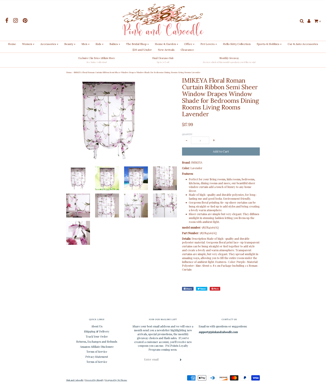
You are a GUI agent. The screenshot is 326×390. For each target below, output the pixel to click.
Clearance (187, 49)
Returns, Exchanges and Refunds (96, 341)
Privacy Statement (96, 356)
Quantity (187, 134)
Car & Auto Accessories (303, 44)
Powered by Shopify (94, 380)
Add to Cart (221, 151)
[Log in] (307, 21)
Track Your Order (97, 336)
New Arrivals (166, 49)
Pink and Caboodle (75, 380)
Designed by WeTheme (116, 380)
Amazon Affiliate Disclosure (97, 346)
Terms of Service (96, 351)
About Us (96, 326)
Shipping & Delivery (96, 331)
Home (12, 44)
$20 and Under (142, 49)
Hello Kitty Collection (237, 44)
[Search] (300, 21)
